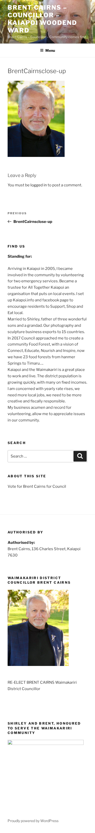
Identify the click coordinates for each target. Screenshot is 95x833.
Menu (50, 50)
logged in (38, 185)
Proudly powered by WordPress (33, 821)
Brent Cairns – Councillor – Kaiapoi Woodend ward (42, 19)
